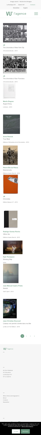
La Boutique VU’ (11, 4)
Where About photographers (11, 396)
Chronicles (6, 199)
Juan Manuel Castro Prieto (13, 286)
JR (4, 45)
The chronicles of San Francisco (13, 78)
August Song (7, 104)
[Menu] (35, 13)
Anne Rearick (8, 136)
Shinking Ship (7, 259)
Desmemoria (7, 170)
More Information (27, 426)
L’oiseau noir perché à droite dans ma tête (17, 323)
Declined (25, 431)
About (4, 398)
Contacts (32, 4)
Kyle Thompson (9, 257)
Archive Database (8, 370)
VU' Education (7, 372)
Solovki (5, 288)
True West (6, 139)
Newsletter (16, 8)
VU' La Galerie (7, 376)
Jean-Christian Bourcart (12, 321)
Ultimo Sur (6, 234)
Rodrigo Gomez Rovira (11, 231)
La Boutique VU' (7, 374)
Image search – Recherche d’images (21, 1)
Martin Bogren (8, 101)
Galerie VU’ (21, 4)
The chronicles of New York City (13, 47)
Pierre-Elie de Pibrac (10, 167)
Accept (16, 431)
